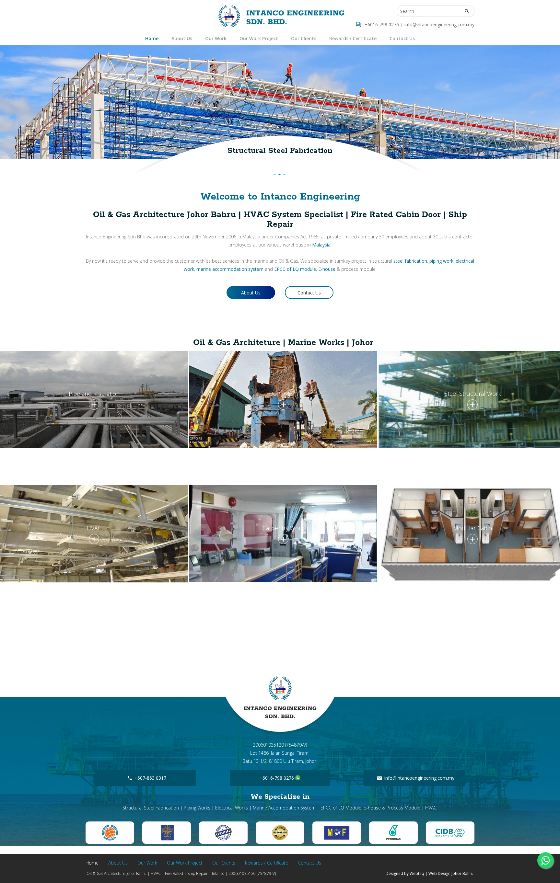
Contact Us (402, 38)
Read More (94, 406)
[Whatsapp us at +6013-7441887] (297, 778)
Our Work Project (258, 38)
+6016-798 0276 (382, 24)
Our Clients (303, 38)
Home (151, 38)
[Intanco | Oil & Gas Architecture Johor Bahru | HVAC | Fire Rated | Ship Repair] (281, 16)
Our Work (216, 38)
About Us (181, 38)
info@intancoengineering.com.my (439, 24)
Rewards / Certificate (353, 38)
